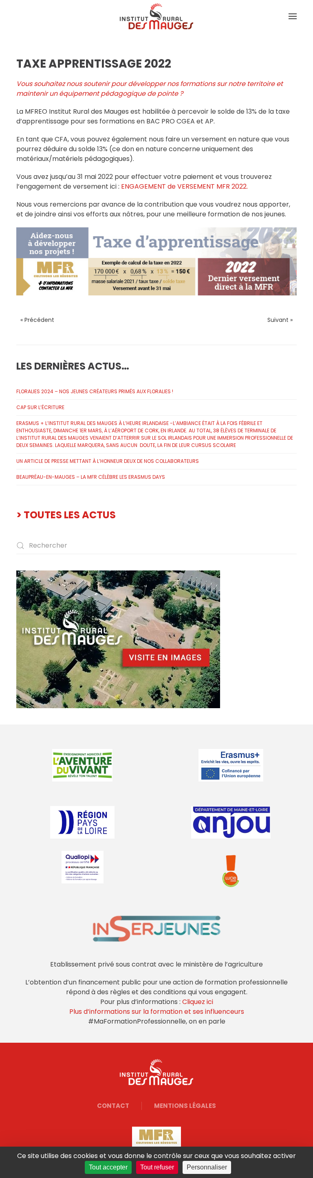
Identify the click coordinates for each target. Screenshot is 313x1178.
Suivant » (280, 320)
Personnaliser (207, 1167)
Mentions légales (185, 1105)
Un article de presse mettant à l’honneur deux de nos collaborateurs (107, 461)
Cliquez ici (197, 1001)
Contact (113, 1105)
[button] (293, 16)
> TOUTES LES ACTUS (66, 515)
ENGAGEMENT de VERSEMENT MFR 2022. (184, 186)
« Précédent (37, 320)
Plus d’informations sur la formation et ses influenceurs (156, 1011)
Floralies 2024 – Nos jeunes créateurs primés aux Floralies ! (94, 391)
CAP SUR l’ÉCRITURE (40, 407)
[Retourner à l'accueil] (156, 16)
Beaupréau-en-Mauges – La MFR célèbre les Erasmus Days (90, 476)
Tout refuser (157, 1167)
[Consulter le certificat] (82, 867)
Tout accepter (108, 1167)
